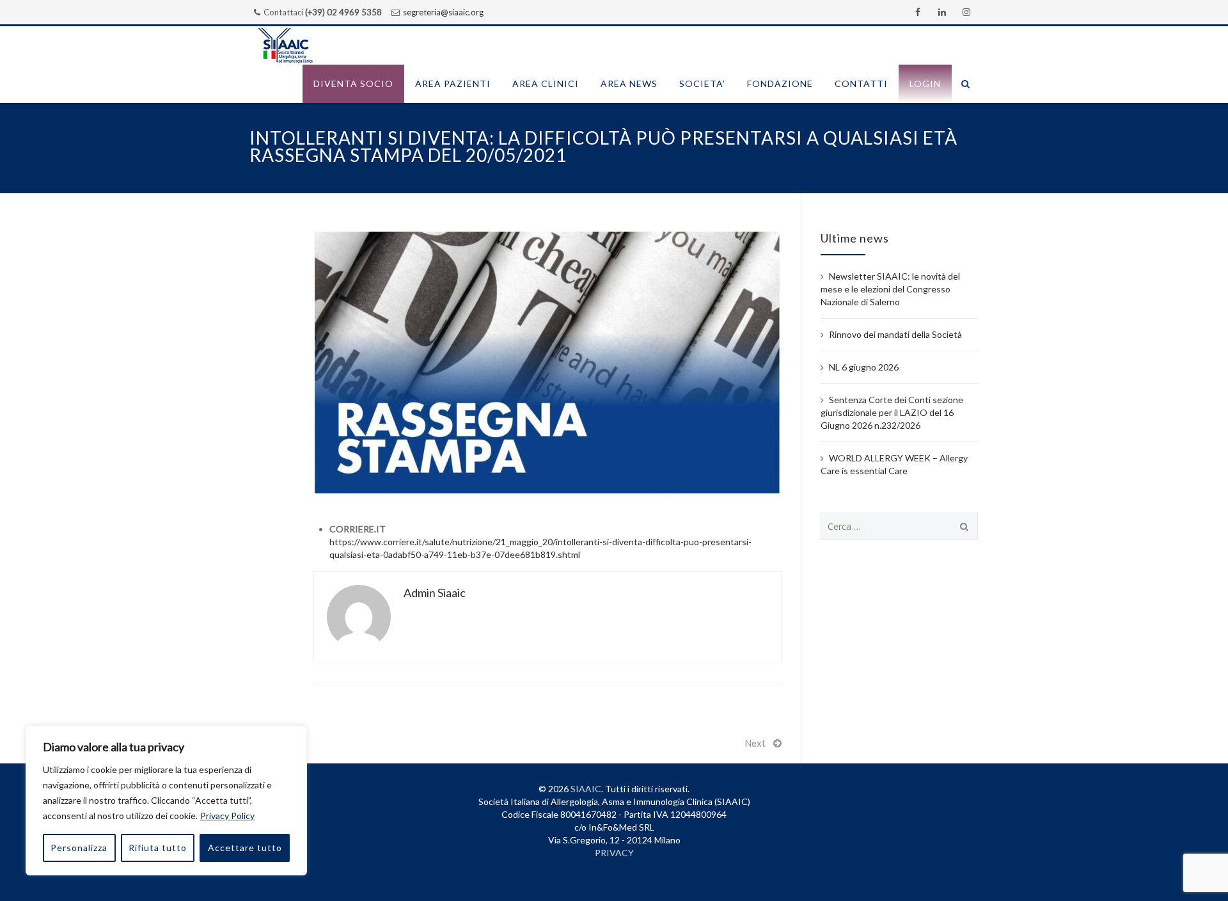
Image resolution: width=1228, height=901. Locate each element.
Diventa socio (353, 83)
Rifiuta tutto (158, 847)
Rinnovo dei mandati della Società (895, 334)
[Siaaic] (285, 45)
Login (925, 83)
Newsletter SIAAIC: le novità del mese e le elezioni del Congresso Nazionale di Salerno (890, 289)
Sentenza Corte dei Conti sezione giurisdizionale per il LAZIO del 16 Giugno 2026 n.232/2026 (892, 412)
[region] (166, 800)
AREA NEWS (629, 83)
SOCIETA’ (702, 83)
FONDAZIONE (780, 83)
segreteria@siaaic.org (443, 12)
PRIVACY (614, 852)
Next (755, 743)
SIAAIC (586, 788)
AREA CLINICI (545, 83)
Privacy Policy (227, 815)
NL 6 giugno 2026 (864, 367)
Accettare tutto (245, 847)
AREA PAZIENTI (453, 83)
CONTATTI (861, 83)
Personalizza (79, 847)
